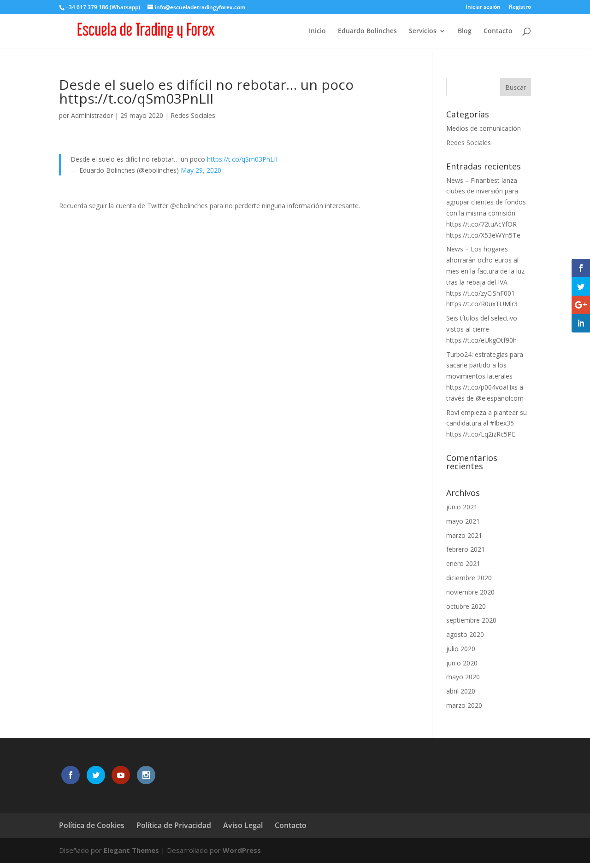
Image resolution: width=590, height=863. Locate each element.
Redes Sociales (193, 115)
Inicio (317, 31)
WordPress (242, 850)
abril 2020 (460, 691)
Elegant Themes (131, 850)
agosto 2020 (465, 634)
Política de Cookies (91, 825)
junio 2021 (462, 506)
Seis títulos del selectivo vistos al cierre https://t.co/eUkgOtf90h (481, 329)
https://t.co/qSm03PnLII (242, 159)
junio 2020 (462, 663)
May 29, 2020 (201, 170)
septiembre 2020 (471, 620)
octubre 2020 (466, 606)
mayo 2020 (463, 676)
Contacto (498, 31)
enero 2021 (463, 563)
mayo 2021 (463, 521)
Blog (465, 31)
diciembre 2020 (469, 577)
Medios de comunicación (483, 128)
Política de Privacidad (173, 825)
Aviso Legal (243, 825)
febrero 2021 (465, 549)
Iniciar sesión (483, 7)
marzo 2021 (464, 535)
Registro (520, 7)
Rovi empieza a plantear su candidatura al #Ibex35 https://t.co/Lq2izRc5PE (486, 423)
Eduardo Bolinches (367, 31)
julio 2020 (460, 648)
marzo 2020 (464, 705)
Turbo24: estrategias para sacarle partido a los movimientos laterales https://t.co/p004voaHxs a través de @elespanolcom (485, 376)
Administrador (92, 115)
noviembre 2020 (470, 592)
